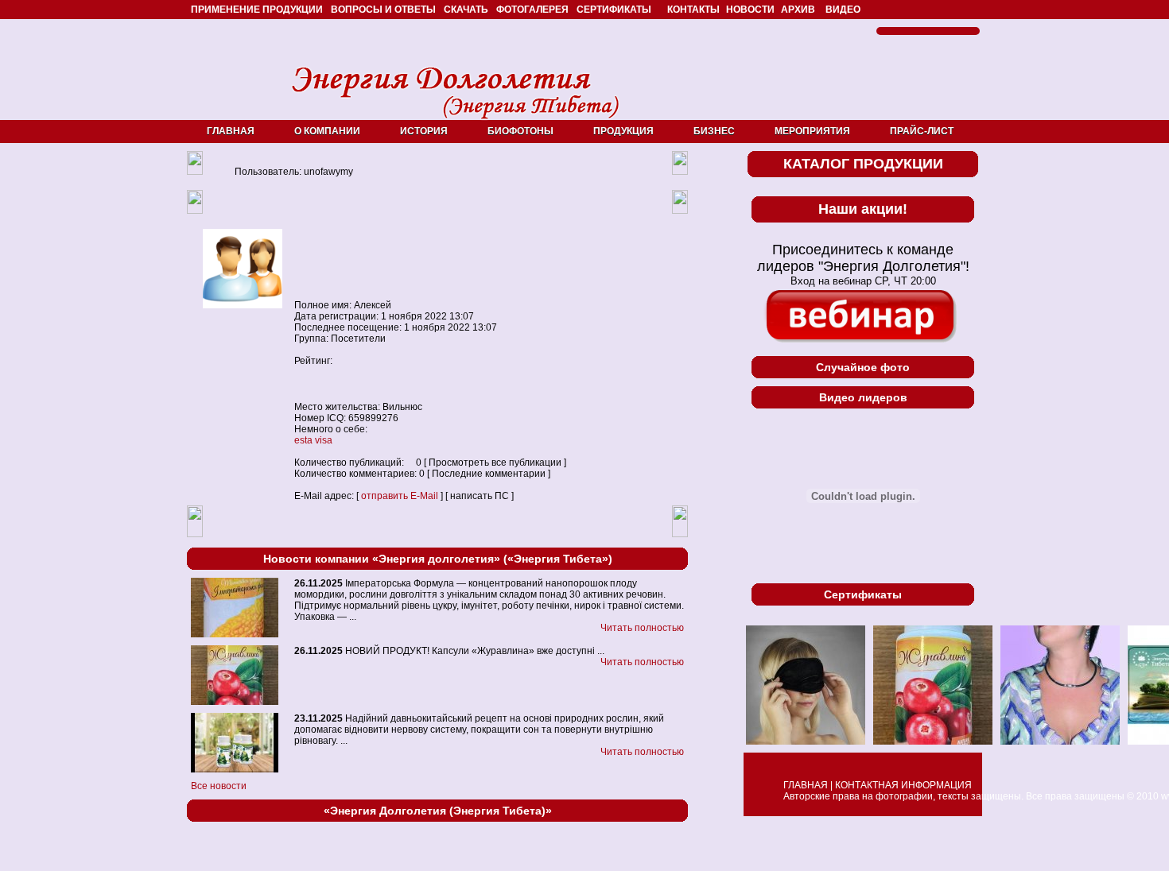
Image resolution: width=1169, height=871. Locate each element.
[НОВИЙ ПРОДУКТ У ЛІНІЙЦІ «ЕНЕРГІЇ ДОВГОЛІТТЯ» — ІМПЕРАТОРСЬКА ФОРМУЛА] (234, 634)
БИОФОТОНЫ (520, 131)
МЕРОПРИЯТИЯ (812, 131)
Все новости (219, 786)
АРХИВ (798, 9)
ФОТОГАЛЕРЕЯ (532, 9)
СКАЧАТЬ (466, 9)
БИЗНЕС (714, 131)
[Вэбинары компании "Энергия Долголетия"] (862, 317)
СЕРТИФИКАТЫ (614, 9)
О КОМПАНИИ (327, 131)
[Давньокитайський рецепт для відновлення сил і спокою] (234, 769)
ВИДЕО (842, 9)
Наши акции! (862, 209)
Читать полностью (642, 627)
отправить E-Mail (399, 495)
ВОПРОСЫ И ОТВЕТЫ (383, 9)
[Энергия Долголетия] (454, 120)
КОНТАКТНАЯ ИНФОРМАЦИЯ (903, 785)
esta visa (313, 440)
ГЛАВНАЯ (230, 131)
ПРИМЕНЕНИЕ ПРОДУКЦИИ (257, 9)
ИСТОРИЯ (424, 131)
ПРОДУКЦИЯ (623, 131)
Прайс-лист (921, 131)
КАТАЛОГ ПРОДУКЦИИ (863, 164)
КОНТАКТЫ (693, 9)
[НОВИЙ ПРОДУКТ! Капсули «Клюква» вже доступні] (234, 701)
